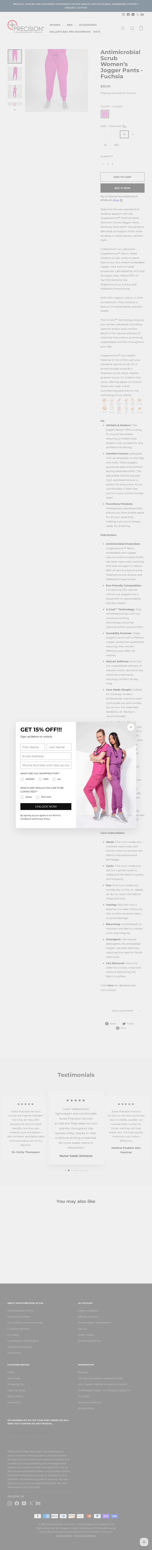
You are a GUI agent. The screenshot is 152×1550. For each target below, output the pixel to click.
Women (30, 779)
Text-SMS (46, 797)
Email (29, 797)
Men (45, 779)
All (59, 779)
